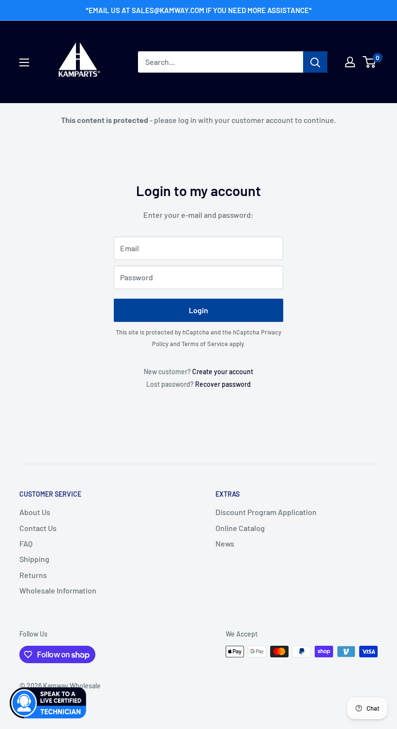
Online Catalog (240, 527)
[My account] (350, 62)
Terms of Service (205, 344)
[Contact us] (48, 702)
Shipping (34, 558)
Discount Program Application (266, 511)
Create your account (222, 371)
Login (198, 310)
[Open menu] (24, 62)
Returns (33, 574)
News (224, 543)
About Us (34, 511)
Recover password (223, 384)
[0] (370, 62)
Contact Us (38, 527)
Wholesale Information (57, 590)
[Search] (315, 62)
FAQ (25, 543)
